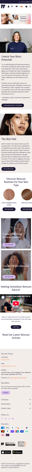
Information (5, 404)
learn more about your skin (13, 105)
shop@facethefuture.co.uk (8, 366)
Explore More (9, 209)
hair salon (23, 377)
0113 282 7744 (5, 360)
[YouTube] (13, 418)
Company (4, 399)
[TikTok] (9, 418)
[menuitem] (2, 419)
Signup (5, 392)
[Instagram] (6, 418)
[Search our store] (12, 6)
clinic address (14, 377)
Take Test (16, 327)
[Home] (2, 444)
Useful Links (6, 408)
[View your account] (8, 6)
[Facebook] (2, 418)
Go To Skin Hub (8, 169)
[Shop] (30, 6)
